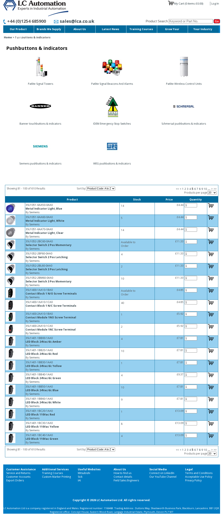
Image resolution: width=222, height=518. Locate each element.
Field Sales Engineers (126, 480)
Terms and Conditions (198, 473)
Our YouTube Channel (162, 477)
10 (205, 189)
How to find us (122, 473)
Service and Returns (18, 473)
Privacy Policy (193, 480)
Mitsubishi (84, 473)
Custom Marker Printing (56, 477)
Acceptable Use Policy (198, 477)
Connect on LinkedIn (161, 473)
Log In (215, 3)
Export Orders (15, 480)
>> (215, 189)
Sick (80, 477)
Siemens (34, 212)
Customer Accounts (18, 477)
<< (177, 189)
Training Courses (52, 473)
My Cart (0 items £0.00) (188, 3)
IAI (79, 480)
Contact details (123, 477)
